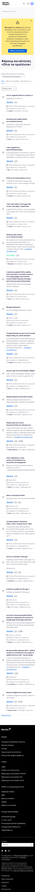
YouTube (5, 851)
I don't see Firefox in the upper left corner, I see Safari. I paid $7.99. (18, 205)
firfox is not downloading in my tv (18, 178)
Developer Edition (8, 792)
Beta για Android (7, 798)
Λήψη (3, 767)
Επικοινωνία (6, 889)
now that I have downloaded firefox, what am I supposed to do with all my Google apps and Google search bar (19, 617)
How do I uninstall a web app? (17, 557)
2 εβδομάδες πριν (25, 607)
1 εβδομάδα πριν (24, 388)
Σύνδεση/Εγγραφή (8, 817)
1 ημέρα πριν (23, 170)
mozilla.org (5, 875)
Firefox (10, 106)
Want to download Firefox (15, 495)
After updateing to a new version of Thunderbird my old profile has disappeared (16, 460)
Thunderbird (12, 480)
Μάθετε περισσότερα (17, 51)
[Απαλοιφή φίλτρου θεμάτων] (24, 76)
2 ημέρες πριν (26, 196)
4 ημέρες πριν (26, 325)
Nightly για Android (8, 805)
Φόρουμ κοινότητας (9, 11)
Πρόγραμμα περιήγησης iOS (11, 777)
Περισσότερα (25, 81)
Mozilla (6, 729)
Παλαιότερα (6, 715)
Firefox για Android (14, 635)
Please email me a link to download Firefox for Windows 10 (18, 424)
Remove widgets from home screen (18, 692)
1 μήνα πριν (29, 710)
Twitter (4, 749)
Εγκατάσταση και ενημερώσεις (12, 76)
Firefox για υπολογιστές (10, 770)
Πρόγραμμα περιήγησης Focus (12, 780)
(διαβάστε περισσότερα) (23, 437)
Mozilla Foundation (21, 855)
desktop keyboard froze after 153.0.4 (19, 397)
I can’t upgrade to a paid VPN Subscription (14, 149)
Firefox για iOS (13, 318)
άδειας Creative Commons (23, 871)
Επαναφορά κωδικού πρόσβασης (13, 823)
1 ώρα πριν (24, 111)
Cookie (4, 886)
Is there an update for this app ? (17, 589)
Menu (27, 3)
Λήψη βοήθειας (7, 830)
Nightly (4, 802)
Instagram (9, 851)
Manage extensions (13, 307)
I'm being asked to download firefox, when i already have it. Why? (19, 523)
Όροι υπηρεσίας (7, 879)
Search (23, 3)
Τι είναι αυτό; (6, 820)
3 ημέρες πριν (27, 264)
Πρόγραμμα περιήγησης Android (13, 773)
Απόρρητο (5, 882)
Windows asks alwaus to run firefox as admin (14, 236)
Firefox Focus (12, 600)
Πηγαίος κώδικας (7, 745)
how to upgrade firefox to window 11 (19, 95)
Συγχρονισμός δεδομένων (11, 827)
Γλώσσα (4, 841)
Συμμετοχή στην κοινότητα (11, 752)
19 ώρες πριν (24, 139)
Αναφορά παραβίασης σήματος (13, 742)
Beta (3, 795)
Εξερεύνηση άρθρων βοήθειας (12, 755)
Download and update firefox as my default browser (16, 120)
